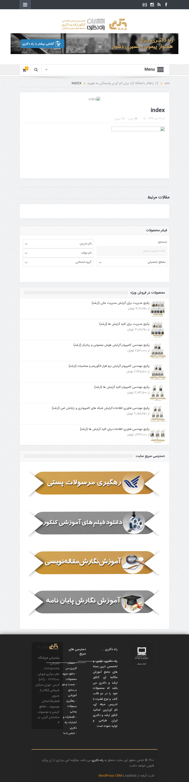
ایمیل (118, 119)
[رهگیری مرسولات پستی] (94, 484)
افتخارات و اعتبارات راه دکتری (70, 722)
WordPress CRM (110, 775)
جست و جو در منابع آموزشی (69, 690)
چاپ (130, 119)
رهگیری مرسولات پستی (71, 706)
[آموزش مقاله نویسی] (94, 563)
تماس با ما (69, 733)
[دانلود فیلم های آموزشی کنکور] (94, 523)
